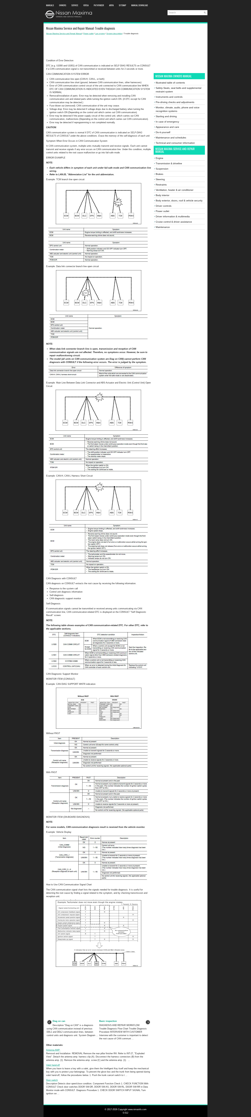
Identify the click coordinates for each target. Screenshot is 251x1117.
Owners (62, 5)
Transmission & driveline (169, 163)
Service (74, 5)
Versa (86, 5)
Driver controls (163, 205)
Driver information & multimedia (173, 216)
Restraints (161, 184)
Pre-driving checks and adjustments (175, 102)
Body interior (162, 195)
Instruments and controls (169, 96)
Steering (160, 179)
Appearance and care (167, 127)
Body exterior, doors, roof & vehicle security (179, 200)
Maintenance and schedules (171, 137)
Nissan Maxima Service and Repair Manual (64, 34)
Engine (159, 158)
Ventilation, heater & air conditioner (174, 190)
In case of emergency (167, 121)
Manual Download (139, 5)
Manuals (50, 5)
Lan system (100, 34)
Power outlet (88, 34)
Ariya (111, 5)
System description (114, 34)
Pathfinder (99, 5)
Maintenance (163, 227)
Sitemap (122, 5)
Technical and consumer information (175, 143)
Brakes (159, 174)
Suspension (162, 168)
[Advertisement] (98, 47)
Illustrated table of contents (170, 82)
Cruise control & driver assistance (174, 221)
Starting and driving (166, 116)
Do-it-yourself (163, 132)
